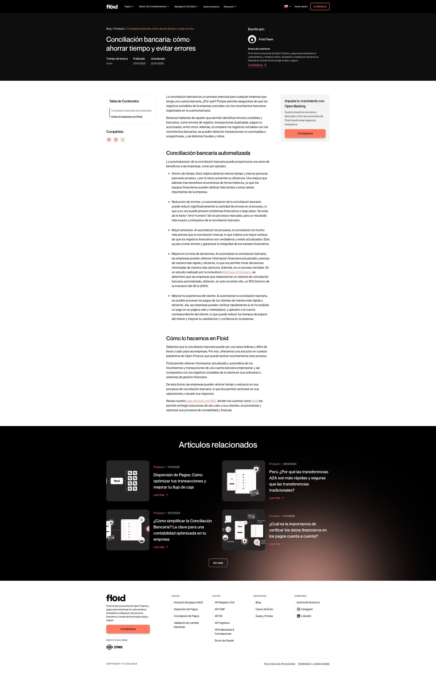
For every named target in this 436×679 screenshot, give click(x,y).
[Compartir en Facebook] (109, 140)
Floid (255, 401)
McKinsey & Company (236, 272)
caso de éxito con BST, (201, 401)
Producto (119, 28)
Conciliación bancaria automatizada (131, 110)
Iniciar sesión (301, 6)
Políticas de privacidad (279, 663)
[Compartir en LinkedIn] (116, 140)
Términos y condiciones (314, 663)
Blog (109, 28)
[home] (112, 6)
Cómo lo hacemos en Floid (126, 116)
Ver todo (218, 563)
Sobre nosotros (211, 6)
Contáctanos (320, 6)
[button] (129, 6)
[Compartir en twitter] (123, 140)
